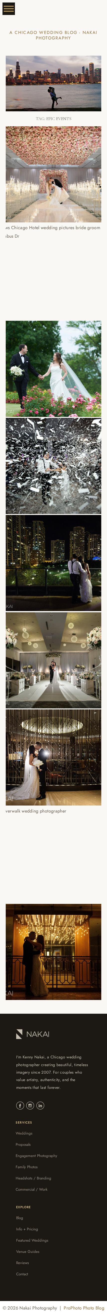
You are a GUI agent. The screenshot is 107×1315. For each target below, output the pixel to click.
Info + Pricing (27, 1229)
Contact (22, 1274)
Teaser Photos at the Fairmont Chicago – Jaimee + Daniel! (51, 947)
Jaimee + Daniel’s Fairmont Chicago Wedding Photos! (50, 849)
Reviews (22, 1263)
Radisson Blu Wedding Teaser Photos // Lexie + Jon (46, 655)
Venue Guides (27, 1251)
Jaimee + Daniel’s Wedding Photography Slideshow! (49, 752)
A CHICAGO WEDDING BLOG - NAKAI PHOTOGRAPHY (53, 35)
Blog (19, 1218)
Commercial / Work (32, 1189)
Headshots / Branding (33, 1178)
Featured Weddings (32, 1240)
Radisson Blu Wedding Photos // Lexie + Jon (44, 558)
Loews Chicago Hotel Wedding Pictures (43, 266)
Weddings (24, 1133)
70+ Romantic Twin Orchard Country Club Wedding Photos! (45, 363)
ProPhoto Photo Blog (84, 1308)
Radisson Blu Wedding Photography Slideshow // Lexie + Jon (51, 461)
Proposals (23, 1144)
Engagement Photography (36, 1155)
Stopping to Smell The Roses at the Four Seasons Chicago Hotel (51, 169)
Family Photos (27, 1167)
